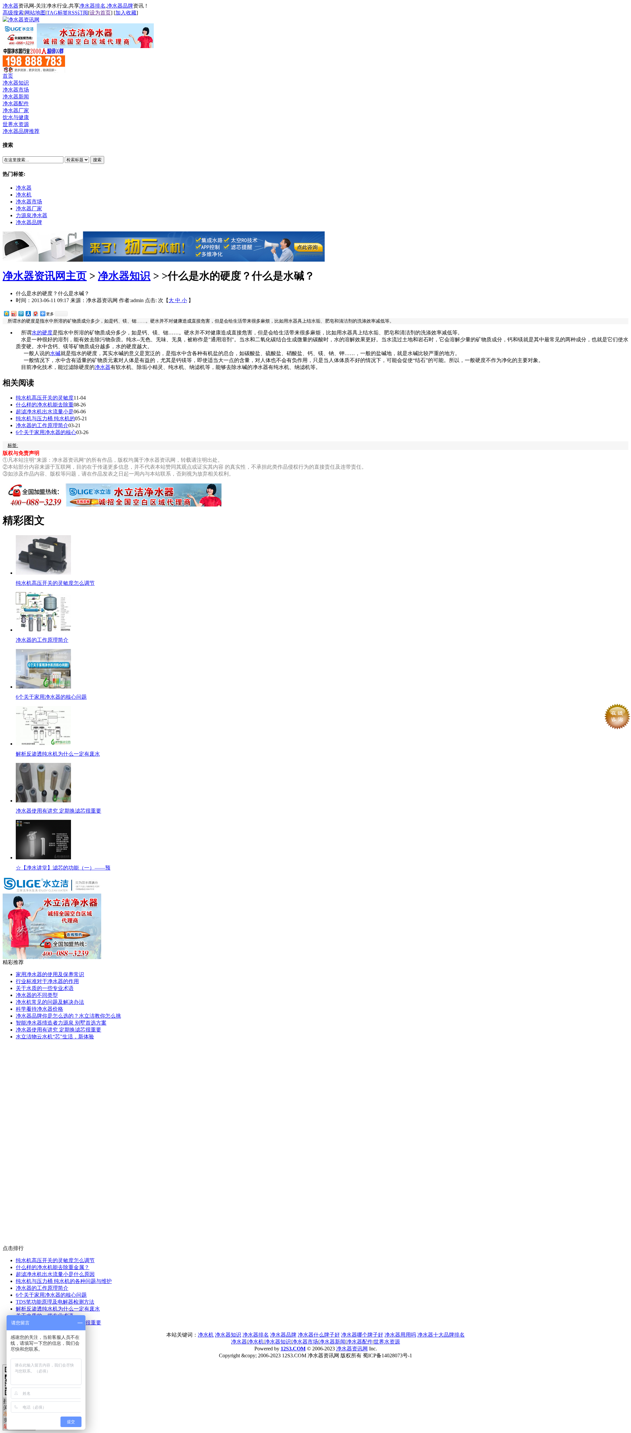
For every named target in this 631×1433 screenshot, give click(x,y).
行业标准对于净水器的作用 (47, 981)
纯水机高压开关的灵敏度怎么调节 (55, 583)
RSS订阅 (78, 12)
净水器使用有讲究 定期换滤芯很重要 (58, 811)
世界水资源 (16, 124)
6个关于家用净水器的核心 (46, 432)
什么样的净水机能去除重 (45, 404)
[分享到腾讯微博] (20, 313)
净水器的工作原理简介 (42, 425)
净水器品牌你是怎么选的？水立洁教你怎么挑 (68, 1016)
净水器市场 (16, 89)
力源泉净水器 (31, 215)
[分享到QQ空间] (6, 313)
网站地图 (35, 12)
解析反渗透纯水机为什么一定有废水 (58, 754)
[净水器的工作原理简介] (43, 630)
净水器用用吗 (400, 1335)
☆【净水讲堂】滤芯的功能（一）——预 (63, 868)
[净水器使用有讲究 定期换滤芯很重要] (43, 800)
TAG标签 (57, 12)
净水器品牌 (120, 6)
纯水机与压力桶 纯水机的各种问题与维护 (64, 1281)
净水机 (24, 194)
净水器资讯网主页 (45, 276)
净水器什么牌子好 (319, 1335)
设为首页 (100, 12)
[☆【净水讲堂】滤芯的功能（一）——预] (43, 857)
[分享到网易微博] (35, 313)
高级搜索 (13, 12)
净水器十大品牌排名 (441, 1335)
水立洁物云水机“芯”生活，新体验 (55, 1036)
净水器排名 (92, 6)
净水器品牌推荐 (21, 131)
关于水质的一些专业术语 (45, 988)
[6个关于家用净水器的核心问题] (43, 687)
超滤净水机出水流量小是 (45, 411)
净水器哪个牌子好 (362, 1335)
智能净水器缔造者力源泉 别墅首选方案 (61, 1023)
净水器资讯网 (352, 1348)
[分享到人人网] (28, 313)
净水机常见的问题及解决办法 (50, 1002)
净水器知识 (16, 83)
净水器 (10, 6)
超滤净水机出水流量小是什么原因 (55, 1274)
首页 (8, 76)
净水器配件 (16, 103)
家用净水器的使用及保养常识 (50, 974)
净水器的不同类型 (37, 995)
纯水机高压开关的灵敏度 (45, 398)
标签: (13, 445)
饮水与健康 (16, 117)
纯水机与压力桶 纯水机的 (45, 418)
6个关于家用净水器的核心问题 (51, 697)
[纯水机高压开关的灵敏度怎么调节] (43, 573)
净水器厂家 (16, 110)
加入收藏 (125, 12)
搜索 (97, 159)
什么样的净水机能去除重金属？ (52, 1267)
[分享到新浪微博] (13, 313)
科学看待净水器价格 (39, 1009)
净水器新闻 (16, 96)
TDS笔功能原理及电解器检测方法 (55, 1302)
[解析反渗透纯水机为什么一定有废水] (43, 743)
